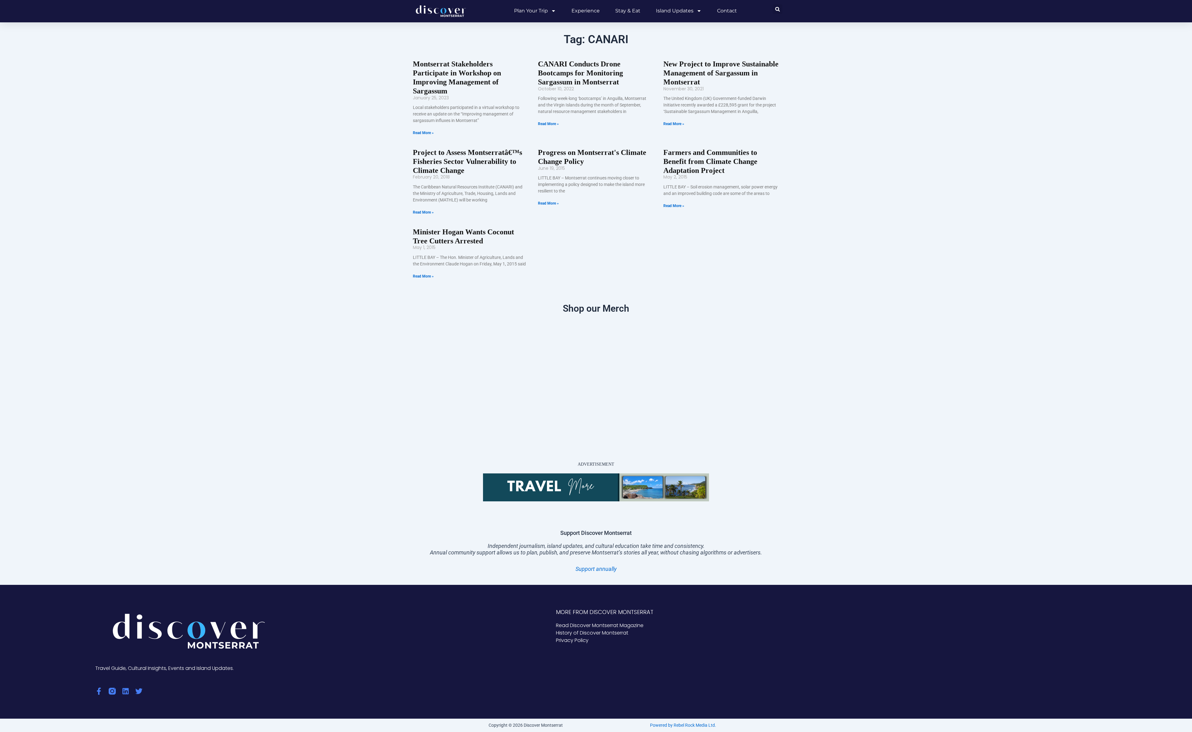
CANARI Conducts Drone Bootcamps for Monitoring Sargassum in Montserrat (580, 73)
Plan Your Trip (531, 11)
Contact (727, 11)
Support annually (596, 569)
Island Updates (674, 11)
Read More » (423, 133)
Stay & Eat (627, 11)
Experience (585, 11)
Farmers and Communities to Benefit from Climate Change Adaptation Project (710, 161)
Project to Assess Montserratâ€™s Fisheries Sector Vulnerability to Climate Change (467, 161)
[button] (777, 9)
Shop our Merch (596, 308)
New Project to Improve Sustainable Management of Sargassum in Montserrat (721, 73)
